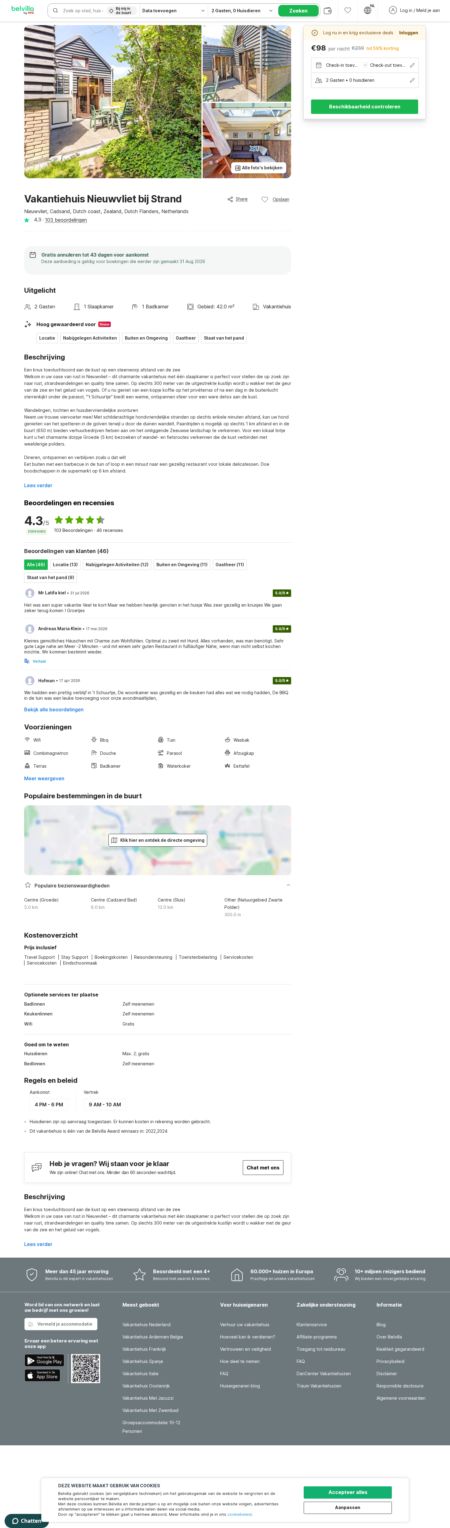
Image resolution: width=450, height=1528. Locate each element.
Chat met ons (263, 1168)
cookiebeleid (239, 1514)
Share (242, 198)
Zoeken (298, 11)
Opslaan (281, 199)
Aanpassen (347, 1507)
